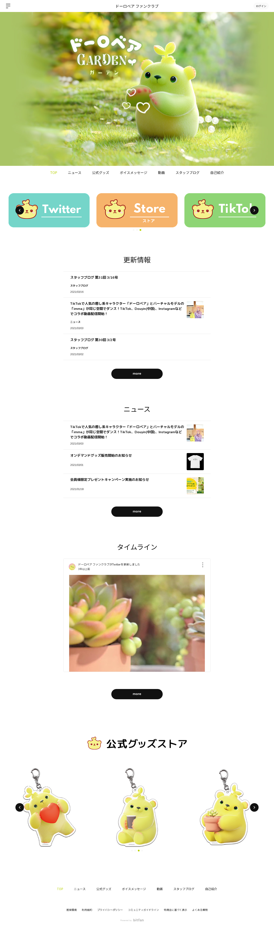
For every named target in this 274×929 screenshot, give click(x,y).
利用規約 (87, 910)
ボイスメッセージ (133, 172)
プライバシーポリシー (110, 910)
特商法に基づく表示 (175, 910)
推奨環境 (71, 910)
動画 (161, 172)
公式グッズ (100, 172)
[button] (19, 210)
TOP (53, 172)
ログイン (261, 6)
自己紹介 (217, 172)
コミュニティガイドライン (143, 910)
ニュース (74, 172)
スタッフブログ (188, 172)
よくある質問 (200, 910)
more (137, 373)
